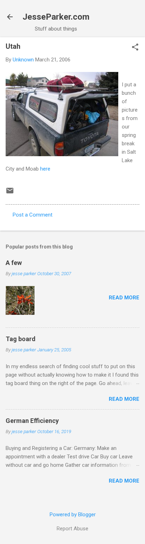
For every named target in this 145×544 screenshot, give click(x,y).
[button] (135, 48)
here (45, 169)
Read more (124, 297)
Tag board (21, 339)
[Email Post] (10, 193)
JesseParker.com (56, 17)
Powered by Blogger (73, 514)
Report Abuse (72, 528)
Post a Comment (32, 215)
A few (14, 262)
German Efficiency (32, 420)
